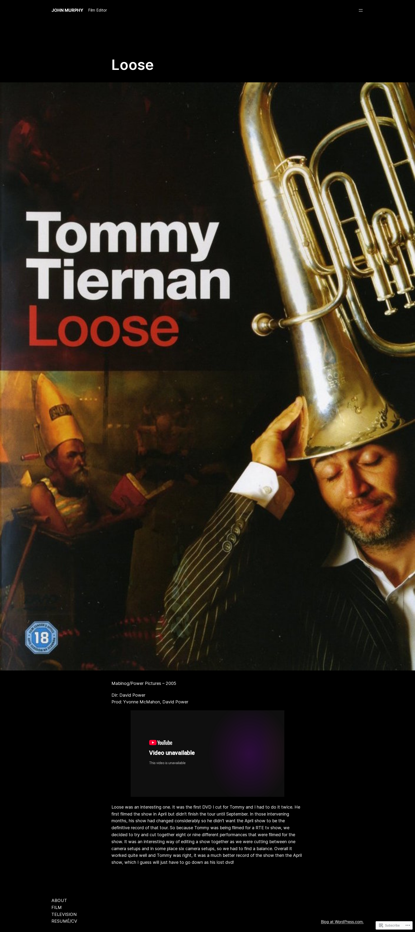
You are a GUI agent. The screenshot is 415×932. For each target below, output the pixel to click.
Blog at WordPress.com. (342, 921)
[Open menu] (361, 10)
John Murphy (67, 10)
